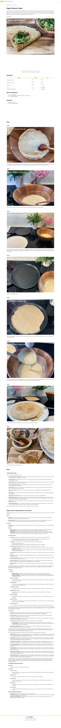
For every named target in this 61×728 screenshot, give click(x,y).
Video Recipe (8, 16)
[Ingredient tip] (13, 80)
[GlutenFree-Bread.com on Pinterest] (27, 717)
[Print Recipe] (54, 17)
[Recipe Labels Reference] (49, 16)
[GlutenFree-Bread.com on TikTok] (31, 717)
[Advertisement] (30, 63)
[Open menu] (58, 1)
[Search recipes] (59, 1)
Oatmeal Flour (9, 79)
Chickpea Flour (9, 82)
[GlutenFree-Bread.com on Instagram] (28, 717)
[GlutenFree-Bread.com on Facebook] (32, 717)
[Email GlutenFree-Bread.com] (33, 717)
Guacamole (51, 13)
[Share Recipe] (51, 17)
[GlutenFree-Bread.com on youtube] (29, 717)
